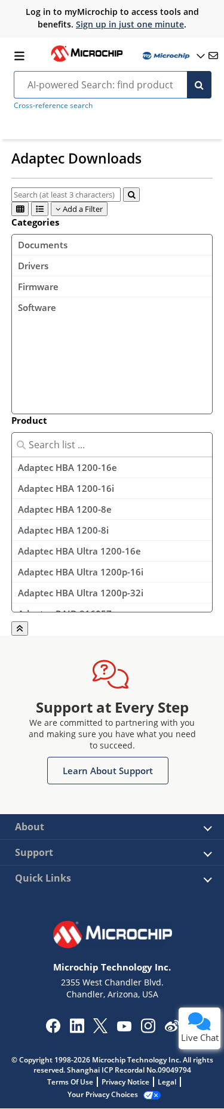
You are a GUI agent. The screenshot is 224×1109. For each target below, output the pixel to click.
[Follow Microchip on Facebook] (52, 1030)
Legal (167, 1082)
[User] (172, 56)
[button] (107, 770)
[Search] (199, 84)
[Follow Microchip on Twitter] (100, 1030)
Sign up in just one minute (130, 24)
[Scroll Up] (19, 628)
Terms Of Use (70, 1082)
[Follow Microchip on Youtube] (123, 1028)
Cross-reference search (53, 105)
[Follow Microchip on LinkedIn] (76, 1030)
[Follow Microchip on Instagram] (147, 1030)
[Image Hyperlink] (86, 60)
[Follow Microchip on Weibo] (171, 1028)
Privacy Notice (125, 1082)
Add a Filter (82, 209)
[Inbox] (213, 55)
